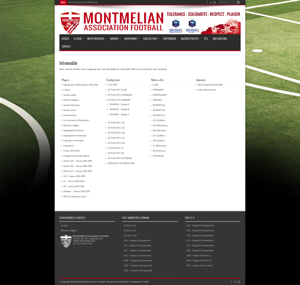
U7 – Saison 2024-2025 (73, 181)
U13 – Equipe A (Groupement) (137, 240)
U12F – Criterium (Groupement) (138, 270)
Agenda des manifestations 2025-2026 (80, 85)
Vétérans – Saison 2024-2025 (76, 191)
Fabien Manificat (205, 90)
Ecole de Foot (150, 38)
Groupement (130, 38)
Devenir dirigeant (70, 100)
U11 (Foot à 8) (130, 235)
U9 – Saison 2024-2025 (73, 186)
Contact (66, 46)
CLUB (155, 85)
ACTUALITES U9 (116, 153)
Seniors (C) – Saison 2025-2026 (77, 171)
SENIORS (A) (159, 105)
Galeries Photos (189, 38)
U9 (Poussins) (159, 151)
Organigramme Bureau (73, 130)
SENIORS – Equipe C (119, 114)
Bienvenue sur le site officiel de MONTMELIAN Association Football (97, 2)
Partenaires (169, 38)
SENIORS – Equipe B (119, 109)
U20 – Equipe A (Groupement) (200, 250)
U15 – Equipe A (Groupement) (200, 225)
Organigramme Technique (74, 135)
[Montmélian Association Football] (150, 27)
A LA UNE (112, 85)
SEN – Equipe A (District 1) (199, 255)
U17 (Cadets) (159, 135)
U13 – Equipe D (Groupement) (137, 255)
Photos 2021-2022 (71, 151)
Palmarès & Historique (73, 140)
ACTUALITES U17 (116, 138)
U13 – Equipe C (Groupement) (137, 250)
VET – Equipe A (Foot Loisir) (199, 265)
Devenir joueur (69, 110)
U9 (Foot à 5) (130, 230)
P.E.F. (206, 38)
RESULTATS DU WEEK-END (121, 163)
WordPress (124, 282)
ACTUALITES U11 (116, 122)
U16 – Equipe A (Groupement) (200, 235)
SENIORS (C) (159, 115)
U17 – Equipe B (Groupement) (200, 245)
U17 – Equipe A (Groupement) (200, 240)
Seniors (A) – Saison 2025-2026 (77, 161)
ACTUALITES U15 (116, 133)
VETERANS (158, 156)
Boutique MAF (220, 38)
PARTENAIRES (160, 95)
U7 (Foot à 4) (130, 225)
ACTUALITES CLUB (117, 90)
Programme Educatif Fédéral (76, 156)
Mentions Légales (71, 125)
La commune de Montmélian (76, 120)
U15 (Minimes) (159, 130)
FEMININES (158, 90)
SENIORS (157, 100)
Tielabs (145, 282)
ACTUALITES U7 (116, 148)
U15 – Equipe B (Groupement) (200, 230)
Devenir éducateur (71, 105)
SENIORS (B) (159, 110)
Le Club (77, 38)
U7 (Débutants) (159, 146)
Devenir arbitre (69, 95)
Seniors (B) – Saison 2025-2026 (77, 166)
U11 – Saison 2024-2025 (74, 176)
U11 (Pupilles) (159, 120)
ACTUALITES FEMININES (120, 95)
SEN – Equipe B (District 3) (199, 260)
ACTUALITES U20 (116, 143)
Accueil (65, 38)
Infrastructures (69, 115)
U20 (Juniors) (159, 140)
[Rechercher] (238, 2)
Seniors (114, 38)
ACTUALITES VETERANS (120, 158)
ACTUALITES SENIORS (119, 100)
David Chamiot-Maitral (208, 85)
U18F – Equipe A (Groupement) (138, 260)
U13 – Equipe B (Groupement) (137, 245)
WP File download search (74, 196)
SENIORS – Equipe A (119, 104)
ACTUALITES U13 (116, 128)
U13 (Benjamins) (160, 125)
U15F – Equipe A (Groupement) (138, 265)
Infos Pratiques (95, 38)
